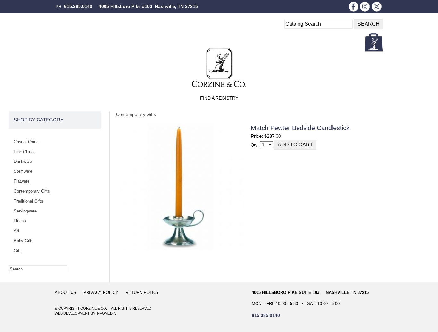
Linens (20, 221)
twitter (377, 6)
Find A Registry (219, 98)
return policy (142, 292)
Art (16, 230)
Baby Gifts (24, 240)
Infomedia (106, 313)
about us (65, 292)
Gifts (18, 250)
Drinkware (23, 161)
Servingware (25, 211)
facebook (353, 6)
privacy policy (100, 292)
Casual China (26, 141)
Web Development (72, 313)
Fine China (24, 151)
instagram (365, 6)
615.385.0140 (78, 6)
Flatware (21, 181)
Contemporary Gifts (136, 114)
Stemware (23, 171)
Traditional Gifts (28, 201)
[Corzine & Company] (219, 67)
